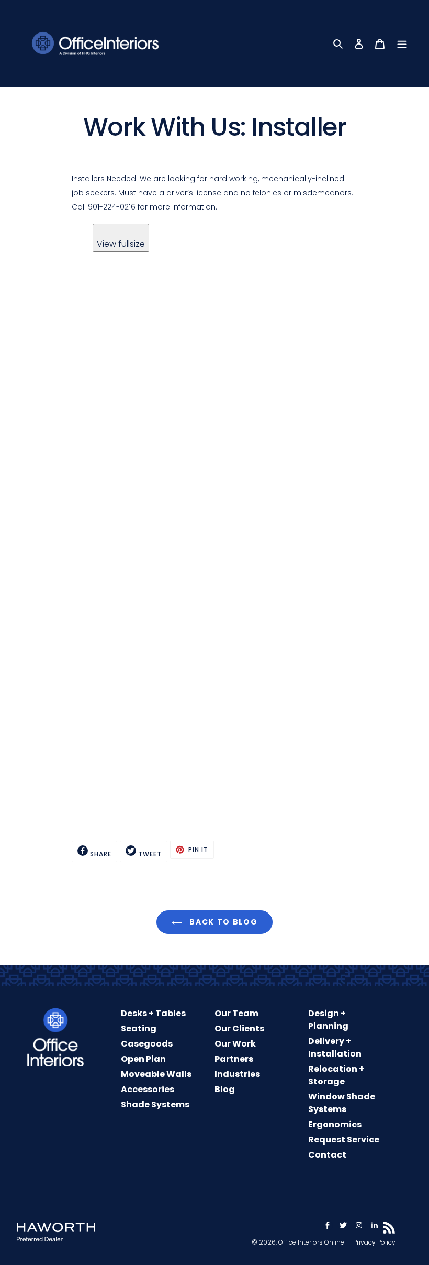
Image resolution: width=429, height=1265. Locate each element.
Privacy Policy (374, 1242)
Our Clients (239, 1028)
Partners (233, 1059)
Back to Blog (222, 922)
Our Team (236, 1013)
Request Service (343, 1140)
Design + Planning (328, 1019)
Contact (327, 1155)
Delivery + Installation (335, 1047)
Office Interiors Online (311, 1242)
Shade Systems (155, 1104)
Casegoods (147, 1044)
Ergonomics (335, 1124)
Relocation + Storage (336, 1075)
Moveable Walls (156, 1074)
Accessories (147, 1089)
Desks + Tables (153, 1013)
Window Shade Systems (341, 1103)
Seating (138, 1028)
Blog (224, 1089)
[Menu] (401, 43)
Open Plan (143, 1059)
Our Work (235, 1044)
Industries (237, 1074)
